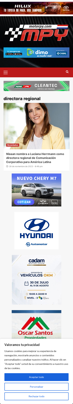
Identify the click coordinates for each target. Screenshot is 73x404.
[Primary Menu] (7, 72)
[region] (36, 371)
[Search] (67, 72)
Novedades (12, 145)
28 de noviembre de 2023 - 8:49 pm (26, 166)
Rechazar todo (36, 396)
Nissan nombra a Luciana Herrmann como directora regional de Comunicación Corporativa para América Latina (35, 158)
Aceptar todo (36, 377)
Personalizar (36, 386)
